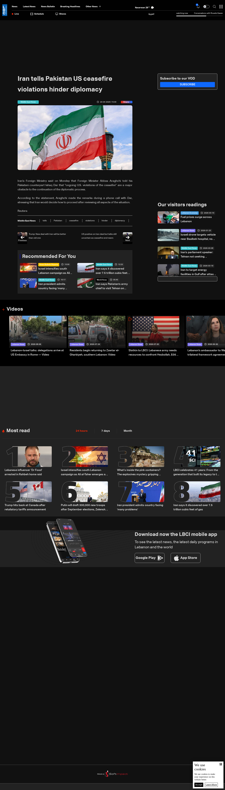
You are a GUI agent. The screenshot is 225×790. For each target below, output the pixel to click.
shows (62, 14)
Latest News (29, 7)
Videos (15, 309)
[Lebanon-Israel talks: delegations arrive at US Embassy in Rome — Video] (38, 336)
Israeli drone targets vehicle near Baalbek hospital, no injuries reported (198, 237)
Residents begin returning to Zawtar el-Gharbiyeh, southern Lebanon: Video (94, 352)
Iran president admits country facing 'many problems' (51, 287)
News (14, 7)
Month (128, 431)
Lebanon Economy (190, 213)
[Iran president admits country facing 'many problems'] (140, 496)
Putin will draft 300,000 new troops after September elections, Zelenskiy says (84, 508)
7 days (105, 431)
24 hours (82, 431)
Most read (18, 430)
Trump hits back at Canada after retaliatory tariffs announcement (25, 507)
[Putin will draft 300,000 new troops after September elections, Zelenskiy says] (84, 496)
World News (102, 280)
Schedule (39, 14)
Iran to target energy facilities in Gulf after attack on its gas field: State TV (198, 272)
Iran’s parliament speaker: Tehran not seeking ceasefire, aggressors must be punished (198, 255)
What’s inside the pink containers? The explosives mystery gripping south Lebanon (138, 473)
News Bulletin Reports (48, 265)
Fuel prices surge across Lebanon (196, 219)
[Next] (221, 336)
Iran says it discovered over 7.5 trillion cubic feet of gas (111, 271)
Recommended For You (49, 256)
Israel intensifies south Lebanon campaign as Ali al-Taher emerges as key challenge (54, 271)
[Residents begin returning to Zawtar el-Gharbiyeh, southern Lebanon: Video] (97, 336)
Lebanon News (188, 231)
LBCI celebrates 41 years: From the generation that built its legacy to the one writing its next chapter (196, 473)
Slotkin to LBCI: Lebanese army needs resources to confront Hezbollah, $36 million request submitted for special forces (156, 353)
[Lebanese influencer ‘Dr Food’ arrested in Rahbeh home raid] (28, 461)
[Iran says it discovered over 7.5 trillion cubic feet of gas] (197, 496)
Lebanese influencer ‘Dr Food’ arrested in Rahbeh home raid (23, 472)
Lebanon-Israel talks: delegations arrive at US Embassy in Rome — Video (37, 352)
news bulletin (48, 7)
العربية (151, 14)
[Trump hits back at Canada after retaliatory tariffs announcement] (28, 496)
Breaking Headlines (70, 7)
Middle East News (104, 265)
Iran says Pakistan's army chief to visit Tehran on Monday (112, 287)
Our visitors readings (182, 204)
